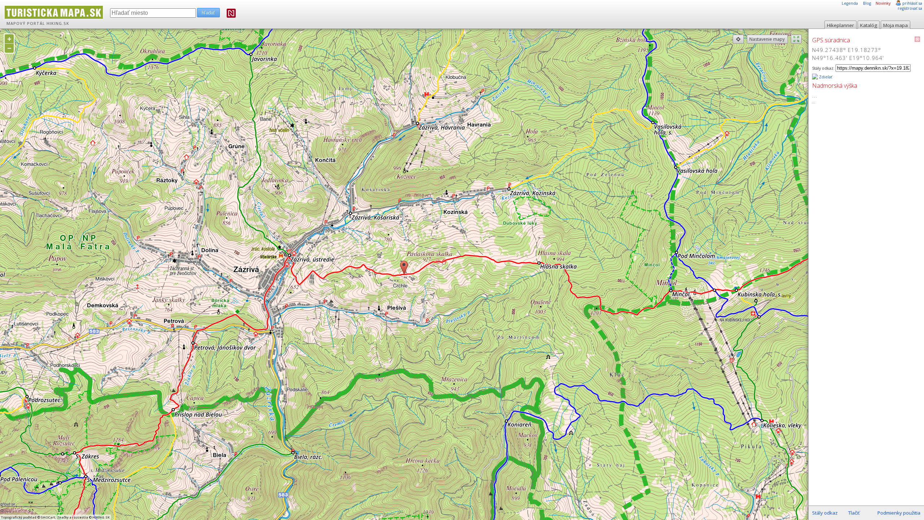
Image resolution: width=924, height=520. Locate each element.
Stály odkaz (825, 513)
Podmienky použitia (898, 513)
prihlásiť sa (912, 3)
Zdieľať (825, 76)
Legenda (850, 3)
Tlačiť (854, 513)
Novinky (883, 3)
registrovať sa (910, 8)
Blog (867, 3)
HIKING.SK (58, 23)
